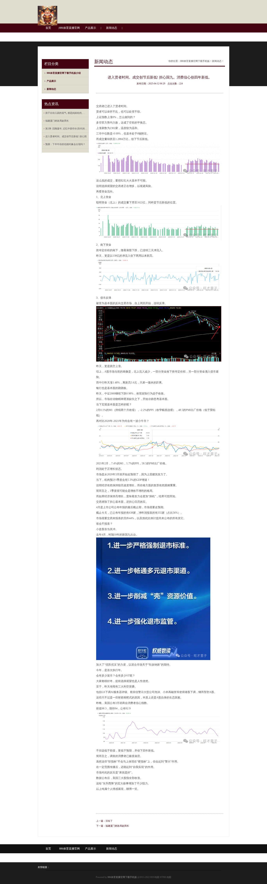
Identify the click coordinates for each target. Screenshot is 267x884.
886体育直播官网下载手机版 (195, 61)
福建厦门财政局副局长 (57, 120)
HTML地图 (165, 877)
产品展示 (90, 27)
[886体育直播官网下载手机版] (47, 24)
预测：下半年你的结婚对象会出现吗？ (65, 144)
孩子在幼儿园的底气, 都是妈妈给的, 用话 (66, 113)
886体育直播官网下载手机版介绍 (69, 32)
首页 (48, 27)
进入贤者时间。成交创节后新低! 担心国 (66, 136)
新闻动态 (111, 27)
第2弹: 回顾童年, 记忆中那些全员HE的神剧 (66, 128)
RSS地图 (154, 877)
